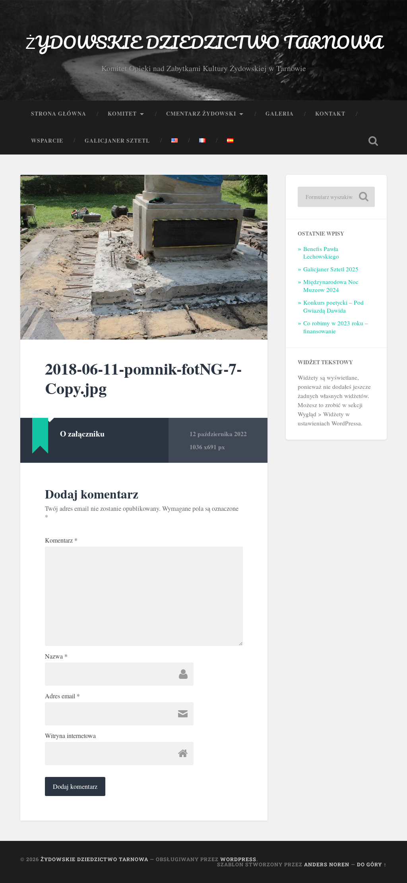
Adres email (62, 696)
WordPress (238, 859)
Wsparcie (47, 141)
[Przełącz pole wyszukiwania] (373, 141)
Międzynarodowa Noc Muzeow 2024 (331, 286)
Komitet (122, 114)
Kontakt (330, 114)
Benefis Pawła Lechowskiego (321, 253)
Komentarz (61, 540)
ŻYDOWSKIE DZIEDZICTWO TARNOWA (203, 42)
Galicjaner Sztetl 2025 (331, 269)
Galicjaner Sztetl (117, 141)
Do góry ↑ (372, 864)
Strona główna (58, 114)
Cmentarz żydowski (201, 114)
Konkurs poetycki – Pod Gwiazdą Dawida (333, 306)
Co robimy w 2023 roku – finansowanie (335, 327)
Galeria (280, 114)
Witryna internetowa (70, 735)
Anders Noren (326, 864)
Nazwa (56, 656)
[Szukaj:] (336, 197)
